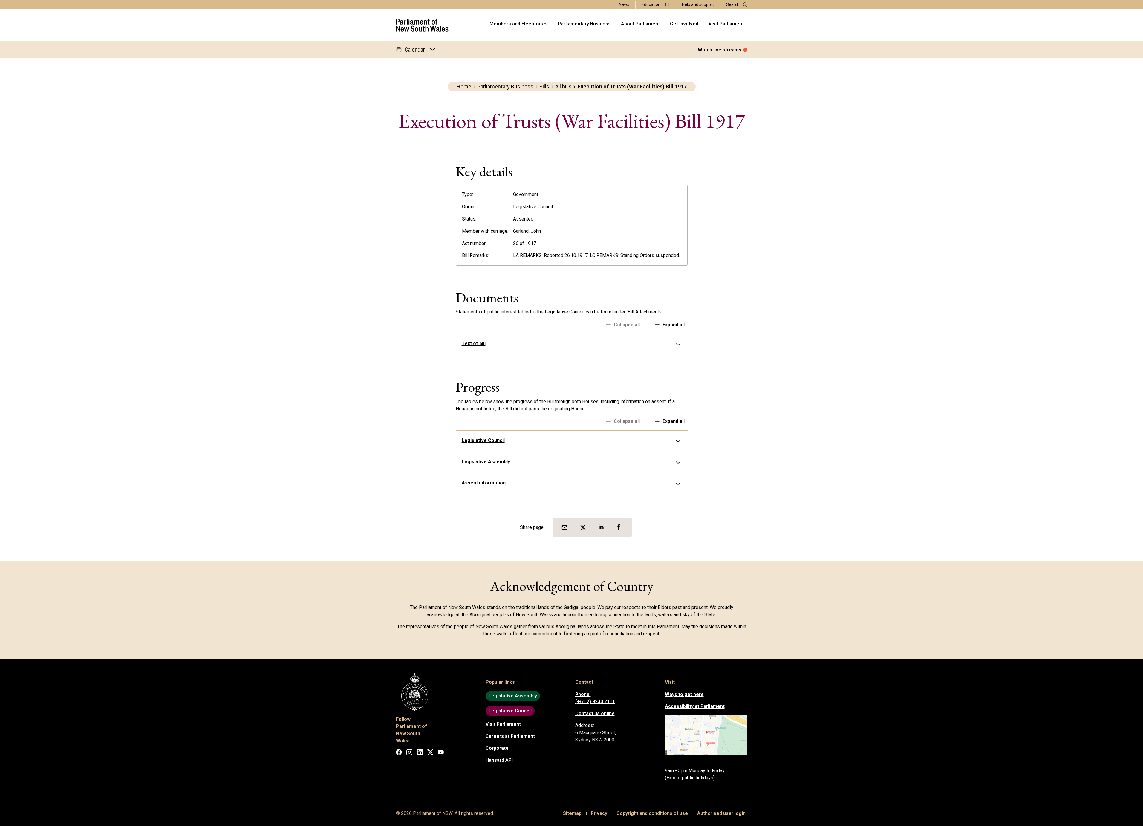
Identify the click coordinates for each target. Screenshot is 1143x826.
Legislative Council (483, 440)
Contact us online (595, 713)
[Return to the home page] (422, 25)
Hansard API (499, 760)
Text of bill (474, 343)
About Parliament (640, 24)
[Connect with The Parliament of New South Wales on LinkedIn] (420, 753)
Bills (544, 86)
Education (651, 4)
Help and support (698, 4)
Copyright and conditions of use (652, 813)
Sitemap (572, 813)
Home (464, 86)
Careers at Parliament (510, 736)
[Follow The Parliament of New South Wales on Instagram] (409, 753)
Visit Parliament (726, 24)
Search (733, 4)
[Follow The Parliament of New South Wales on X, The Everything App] (430, 753)
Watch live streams (719, 50)
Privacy (599, 813)
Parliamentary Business (584, 24)
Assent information (484, 483)
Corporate (497, 748)
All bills (563, 86)
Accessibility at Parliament (695, 706)
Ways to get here (684, 694)
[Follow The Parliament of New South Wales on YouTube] (441, 753)
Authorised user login (721, 813)
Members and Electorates (518, 24)
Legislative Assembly (486, 461)
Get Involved (684, 24)
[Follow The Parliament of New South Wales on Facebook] (399, 753)
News (624, 4)
